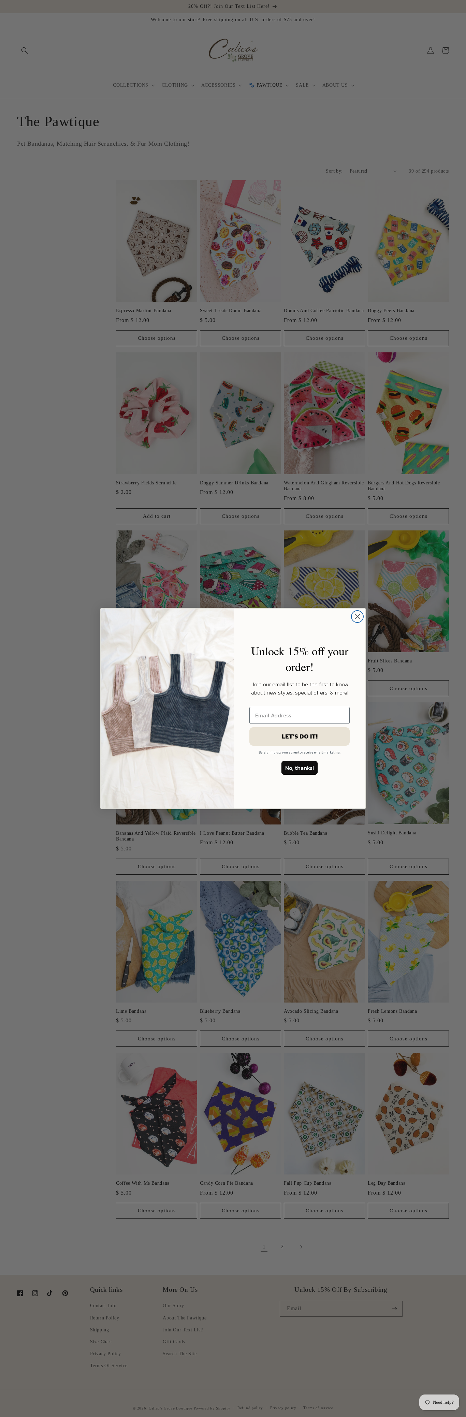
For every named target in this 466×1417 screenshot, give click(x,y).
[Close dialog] (357, 617)
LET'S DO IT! (300, 736)
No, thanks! (299, 768)
